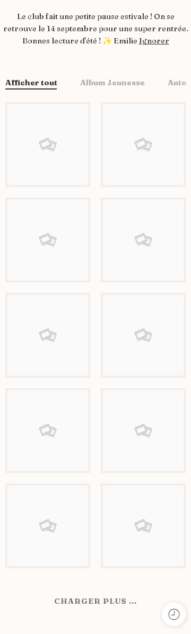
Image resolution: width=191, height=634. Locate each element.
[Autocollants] (143, 429)
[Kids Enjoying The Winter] (47, 334)
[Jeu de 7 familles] (143, 143)
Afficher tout (31, 83)
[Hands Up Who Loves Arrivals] (47, 525)
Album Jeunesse (112, 83)
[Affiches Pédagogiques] (143, 334)
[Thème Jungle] (143, 525)
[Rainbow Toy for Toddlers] (47, 429)
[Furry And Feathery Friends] (143, 239)
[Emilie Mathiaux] (47, 143)
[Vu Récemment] (174, 614)
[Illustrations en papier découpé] (47, 239)
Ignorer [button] (154, 41)
